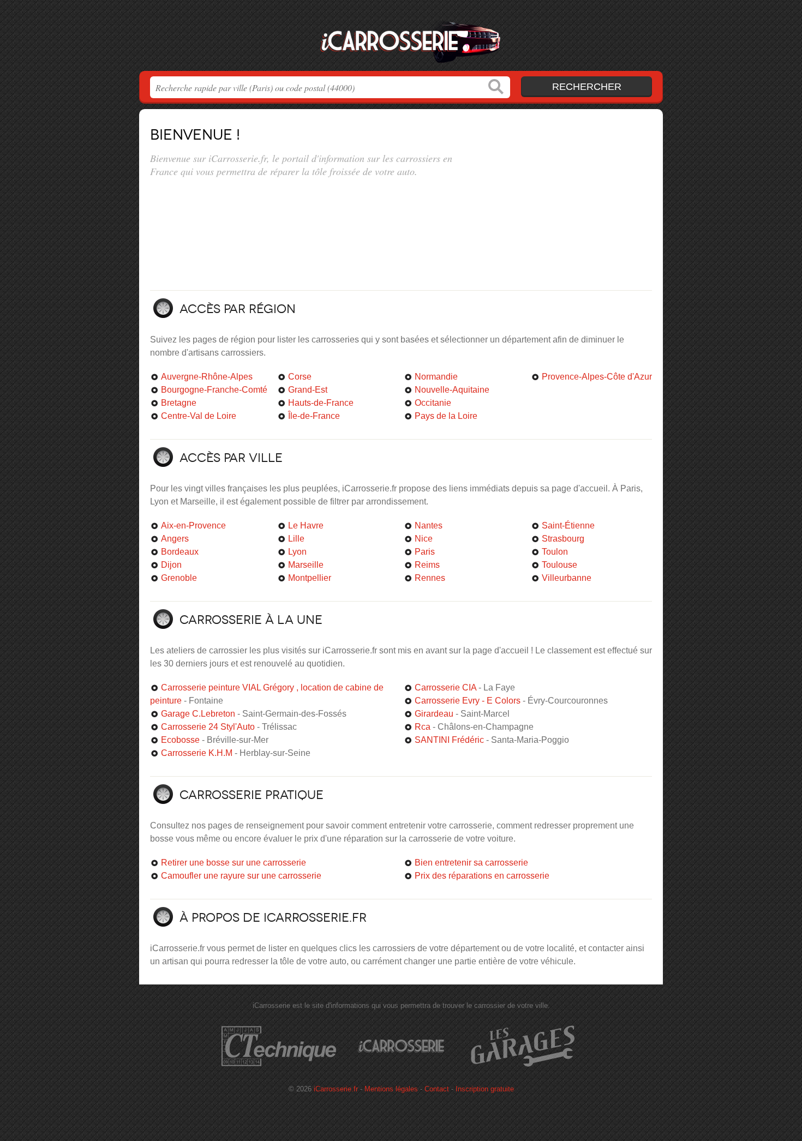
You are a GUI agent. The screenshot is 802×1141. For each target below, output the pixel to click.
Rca (422, 726)
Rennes (430, 577)
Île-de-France (314, 416)
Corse (300, 376)
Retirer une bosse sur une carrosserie (233, 862)
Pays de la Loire (446, 416)
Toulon (555, 551)
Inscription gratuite (485, 1089)
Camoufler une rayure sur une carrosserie (241, 875)
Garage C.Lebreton (198, 713)
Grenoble (179, 577)
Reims (427, 564)
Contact (436, 1089)
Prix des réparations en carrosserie (482, 875)
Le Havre (306, 525)
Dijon (171, 564)
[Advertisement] (560, 197)
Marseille (306, 564)
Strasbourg (563, 538)
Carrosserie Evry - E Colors (467, 700)
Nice (424, 538)
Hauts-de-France (321, 402)
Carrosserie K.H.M (196, 753)
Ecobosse (180, 739)
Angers (175, 538)
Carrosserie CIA (445, 687)
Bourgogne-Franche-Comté (214, 389)
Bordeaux (180, 551)
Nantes (428, 525)
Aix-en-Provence (193, 525)
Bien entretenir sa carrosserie (471, 862)
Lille (296, 538)
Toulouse (559, 564)
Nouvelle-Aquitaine (452, 389)
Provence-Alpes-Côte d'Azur (597, 376)
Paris (425, 551)
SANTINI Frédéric (449, 739)
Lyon (297, 551)
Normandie (436, 376)
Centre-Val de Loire (198, 416)
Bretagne (178, 402)
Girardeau (434, 713)
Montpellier (309, 577)
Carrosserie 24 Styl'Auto (208, 726)
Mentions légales (391, 1089)
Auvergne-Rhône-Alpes (207, 376)
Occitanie (433, 402)
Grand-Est (307, 389)
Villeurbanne (566, 577)
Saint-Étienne (568, 525)
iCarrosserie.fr (401, 38)
